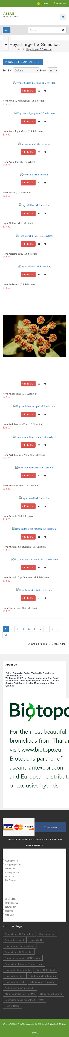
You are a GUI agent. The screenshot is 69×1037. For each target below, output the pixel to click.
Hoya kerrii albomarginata (17, 969)
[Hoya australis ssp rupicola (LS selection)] (34, 528)
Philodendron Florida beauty (42, 975)
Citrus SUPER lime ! (45, 969)
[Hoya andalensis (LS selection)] (34, 266)
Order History (11, 902)
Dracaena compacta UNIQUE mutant (22, 957)
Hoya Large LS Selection (38, 49)
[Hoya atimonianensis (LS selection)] (34, 467)
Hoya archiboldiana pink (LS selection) (23, 424)
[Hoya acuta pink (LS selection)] (34, 143)
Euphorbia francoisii (14, 939)
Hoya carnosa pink (14, 975)
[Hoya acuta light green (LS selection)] (35, 113)
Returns (9, 910)
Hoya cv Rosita (12, 1005)
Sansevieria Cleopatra (51, 993)
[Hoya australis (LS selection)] (34, 497)
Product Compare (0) (23, 62)
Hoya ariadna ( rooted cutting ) (19, 945)
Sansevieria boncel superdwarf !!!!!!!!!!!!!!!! (24, 999)
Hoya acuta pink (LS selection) (19, 161)
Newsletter (10, 906)
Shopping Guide (13, 864)
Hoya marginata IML (15, 981)
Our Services (11, 860)
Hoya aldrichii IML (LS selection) (20, 253)
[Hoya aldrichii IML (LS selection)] (34, 235)
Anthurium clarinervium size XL (20, 987)
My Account (10, 879)
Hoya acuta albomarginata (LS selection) (24, 100)
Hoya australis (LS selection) (18, 516)
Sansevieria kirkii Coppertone (19, 933)
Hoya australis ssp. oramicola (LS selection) (26, 577)
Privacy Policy (12, 872)
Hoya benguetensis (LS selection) (20, 608)
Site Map (9, 914)
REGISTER (61, 3)
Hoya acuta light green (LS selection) (23, 131)
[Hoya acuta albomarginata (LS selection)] (34, 82)
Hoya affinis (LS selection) (17, 192)
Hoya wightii (36, 939)
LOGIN (45, 3)
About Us (9, 876)
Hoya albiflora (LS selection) (18, 223)
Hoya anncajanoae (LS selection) (20, 393)
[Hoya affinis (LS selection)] (34, 174)
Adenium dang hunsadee (42, 981)
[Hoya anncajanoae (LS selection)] (34, 336)
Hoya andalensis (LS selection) (19, 284)
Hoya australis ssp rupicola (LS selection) (25, 546)
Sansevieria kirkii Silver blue (18, 951)
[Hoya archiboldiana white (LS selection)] (34, 436)
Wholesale (10, 868)
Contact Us (10, 898)
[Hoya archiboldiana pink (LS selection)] (34, 406)
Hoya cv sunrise (46, 933)
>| (6, 634)
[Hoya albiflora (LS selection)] (34, 204)
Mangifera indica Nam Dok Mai (20, 993)
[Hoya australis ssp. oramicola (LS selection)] (34, 559)
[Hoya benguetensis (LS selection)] (34, 589)
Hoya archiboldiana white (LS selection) (24, 454)
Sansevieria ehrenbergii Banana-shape (24, 963)
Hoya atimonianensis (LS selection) (21, 485)
